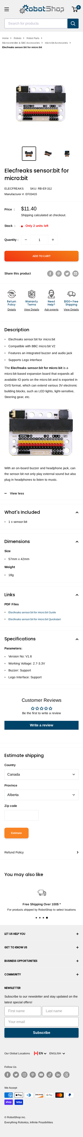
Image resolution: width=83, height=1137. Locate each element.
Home (5, 38)
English (55, 1053)
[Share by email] (75, 273)
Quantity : (11, 239)
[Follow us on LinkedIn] (58, 1075)
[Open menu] (6, 9)
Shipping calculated (34, 215)
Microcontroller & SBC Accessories (21, 42)
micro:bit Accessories (56, 42)
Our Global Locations (17, 1053)
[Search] (73, 23)
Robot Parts (33, 38)
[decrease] (26, 239)
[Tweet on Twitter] (67, 273)
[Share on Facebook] (50, 273)
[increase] (53, 239)
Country (10, 765)
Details (12, 309)
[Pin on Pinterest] (59, 273)
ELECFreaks (14, 188)
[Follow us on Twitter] (16, 1075)
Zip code (10, 806)
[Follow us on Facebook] (7, 1075)
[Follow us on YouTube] (41, 1075)
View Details (31, 309)
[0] (75, 9)
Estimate (16, 833)
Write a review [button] (41, 725)
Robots (17, 38)
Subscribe (41, 1033)
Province (10, 785)
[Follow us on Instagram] (24, 1075)
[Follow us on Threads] (66, 1075)
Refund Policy (14, 852)
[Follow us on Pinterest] (33, 1075)
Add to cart (41, 256)
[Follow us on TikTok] (49, 1075)
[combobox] (36, 23)
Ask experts (51, 309)
